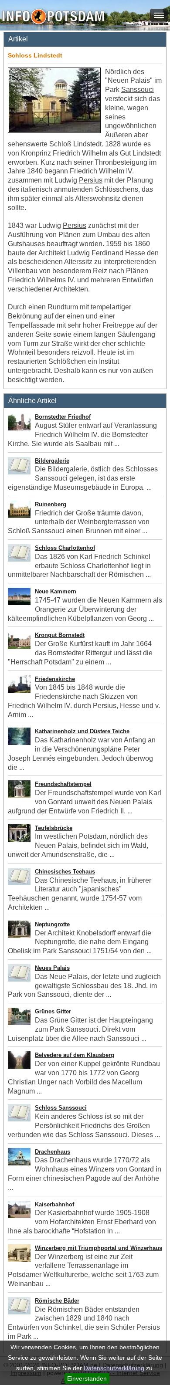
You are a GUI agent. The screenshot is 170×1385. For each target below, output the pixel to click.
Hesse (135, 253)
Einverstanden (87, 1378)
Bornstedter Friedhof (63, 416)
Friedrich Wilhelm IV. (102, 171)
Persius (90, 180)
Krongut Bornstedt (60, 635)
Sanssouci (137, 89)
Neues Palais (52, 968)
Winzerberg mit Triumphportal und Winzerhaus (98, 1248)
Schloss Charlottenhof (65, 548)
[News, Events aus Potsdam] (53, 17)
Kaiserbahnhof (54, 1204)
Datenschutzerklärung (114, 1368)
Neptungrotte (52, 924)
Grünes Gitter (53, 1011)
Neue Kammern (55, 591)
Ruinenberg (50, 504)
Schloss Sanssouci (61, 1107)
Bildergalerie (52, 460)
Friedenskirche (55, 679)
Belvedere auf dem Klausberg (74, 1055)
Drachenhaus (52, 1151)
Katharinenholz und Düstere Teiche (82, 731)
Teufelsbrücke (53, 828)
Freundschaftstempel (63, 784)
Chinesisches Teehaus (65, 871)
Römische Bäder (57, 1300)
